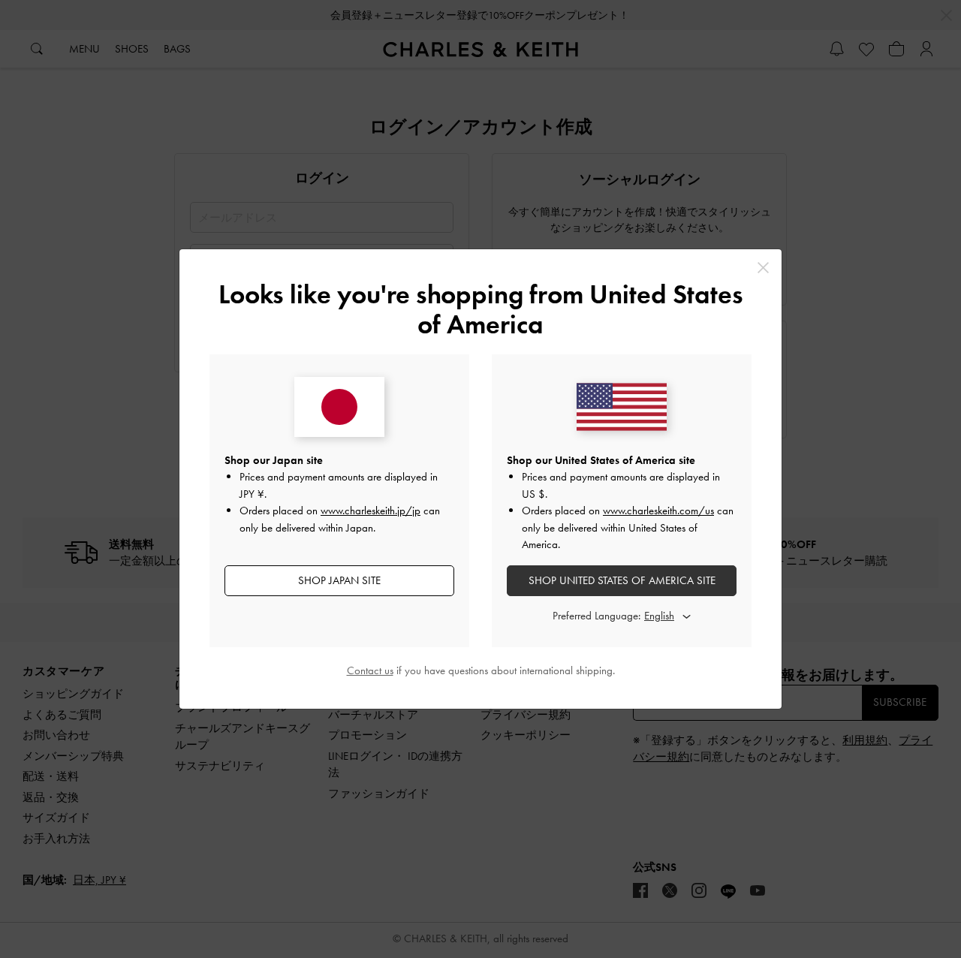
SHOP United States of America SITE (622, 580)
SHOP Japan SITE (339, 580)
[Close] (763, 268)
